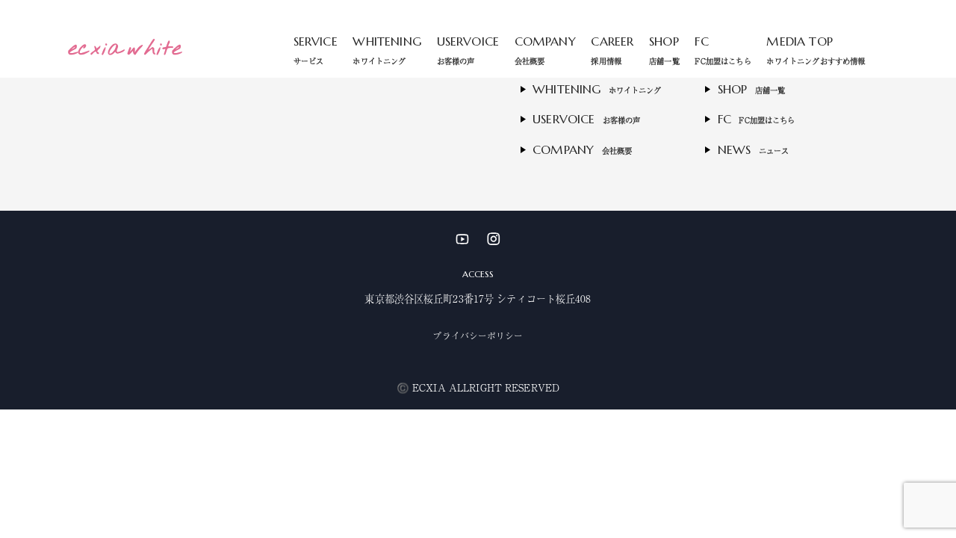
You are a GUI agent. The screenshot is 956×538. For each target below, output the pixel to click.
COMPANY (545, 50)
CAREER (612, 50)
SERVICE (316, 50)
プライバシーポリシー (477, 335)
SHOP (664, 50)
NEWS (753, 150)
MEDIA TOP (815, 50)
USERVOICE (468, 50)
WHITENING (386, 50)
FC (723, 50)
